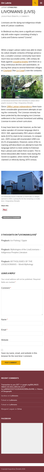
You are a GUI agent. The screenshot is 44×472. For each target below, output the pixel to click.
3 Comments (24, 16)
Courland (7, 71)
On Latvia (6, 3)
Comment (6, 288)
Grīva (19, 409)
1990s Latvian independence (19, 107)
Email (4, 330)
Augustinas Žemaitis (10, 16)
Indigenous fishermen (11, 217)
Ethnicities (12, 7)
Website (4, 340)
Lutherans (14, 396)
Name (4, 320)
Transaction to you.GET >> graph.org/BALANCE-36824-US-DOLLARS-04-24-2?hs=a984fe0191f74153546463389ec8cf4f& (20, 387)
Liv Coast (20, 71)
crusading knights (20, 62)
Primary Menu (41, 3)
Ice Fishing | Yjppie (18, 241)
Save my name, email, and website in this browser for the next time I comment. (19, 354)
